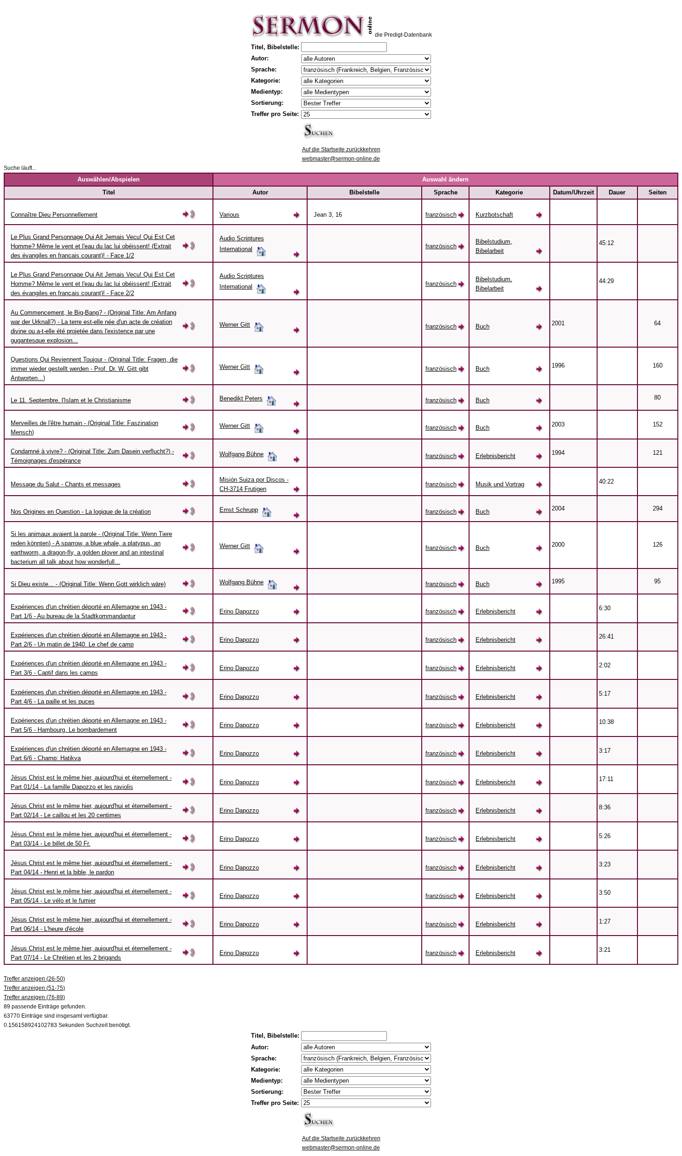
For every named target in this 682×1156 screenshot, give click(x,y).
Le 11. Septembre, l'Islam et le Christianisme (71, 400)
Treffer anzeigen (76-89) (34, 997)
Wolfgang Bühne (241, 454)
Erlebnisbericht (495, 455)
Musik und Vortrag (500, 484)
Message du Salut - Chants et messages (66, 484)
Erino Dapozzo (239, 611)
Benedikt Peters (241, 398)
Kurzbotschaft (494, 214)
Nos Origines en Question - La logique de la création (81, 511)
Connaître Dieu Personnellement (54, 214)
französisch (441, 214)
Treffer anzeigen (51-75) (34, 988)
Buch (482, 326)
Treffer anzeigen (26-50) (34, 978)
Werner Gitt (234, 324)
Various (229, 214)
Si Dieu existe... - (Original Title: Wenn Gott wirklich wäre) (88, 584)
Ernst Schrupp (238, 509)
